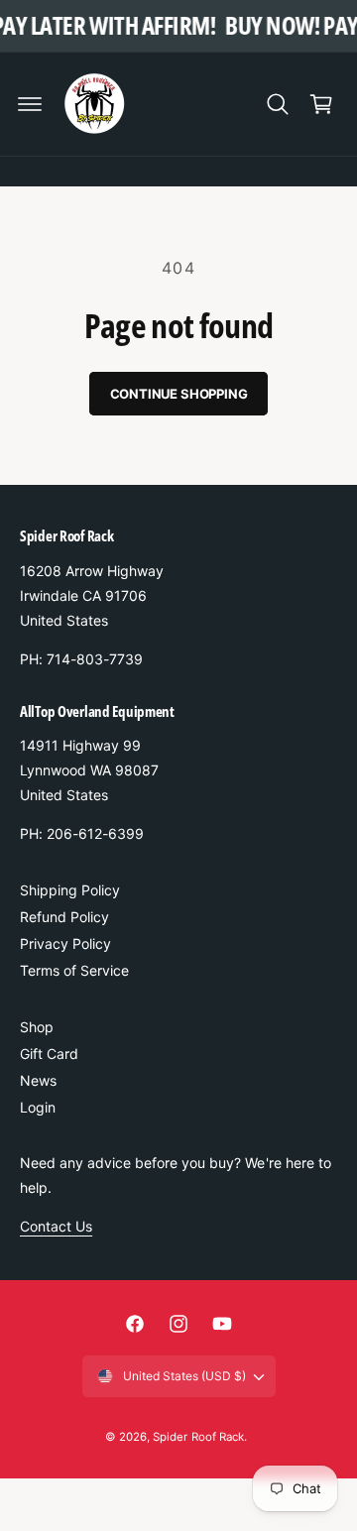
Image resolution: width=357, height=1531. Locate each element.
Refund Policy (64, 916)
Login (38, 1107)
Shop (37, 1026)
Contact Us (56, 1226)
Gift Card (49, 1053)
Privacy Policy (65, 943)
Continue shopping (179, 394)
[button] (30, 104)
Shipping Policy (70, 890)
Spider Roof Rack (198, 1437)
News (38, 1080)
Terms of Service (74, 970)
